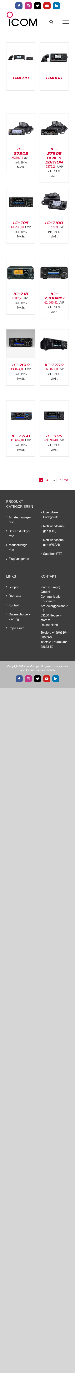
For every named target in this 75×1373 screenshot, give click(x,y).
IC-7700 (54, 364)
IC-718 (21, 293)
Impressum (16, 628)
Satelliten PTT (52, 553)
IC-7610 (21, 364)
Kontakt (14, 605)
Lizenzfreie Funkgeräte (51, 514)
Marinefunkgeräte (18, 547)
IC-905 (54, 435)
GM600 (21, 77)
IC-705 (21, 222)
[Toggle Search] (51, 22)
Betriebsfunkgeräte (19, 533)
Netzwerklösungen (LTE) (54, 528)
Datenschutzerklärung (19, 616)
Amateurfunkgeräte (20, 520)
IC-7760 (21, 435)
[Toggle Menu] (66, 22)
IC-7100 (54, 222)
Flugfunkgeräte (19, 558)
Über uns (15, 596)
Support (14, 587)
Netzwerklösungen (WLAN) (54, 542)
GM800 (54, 77)
